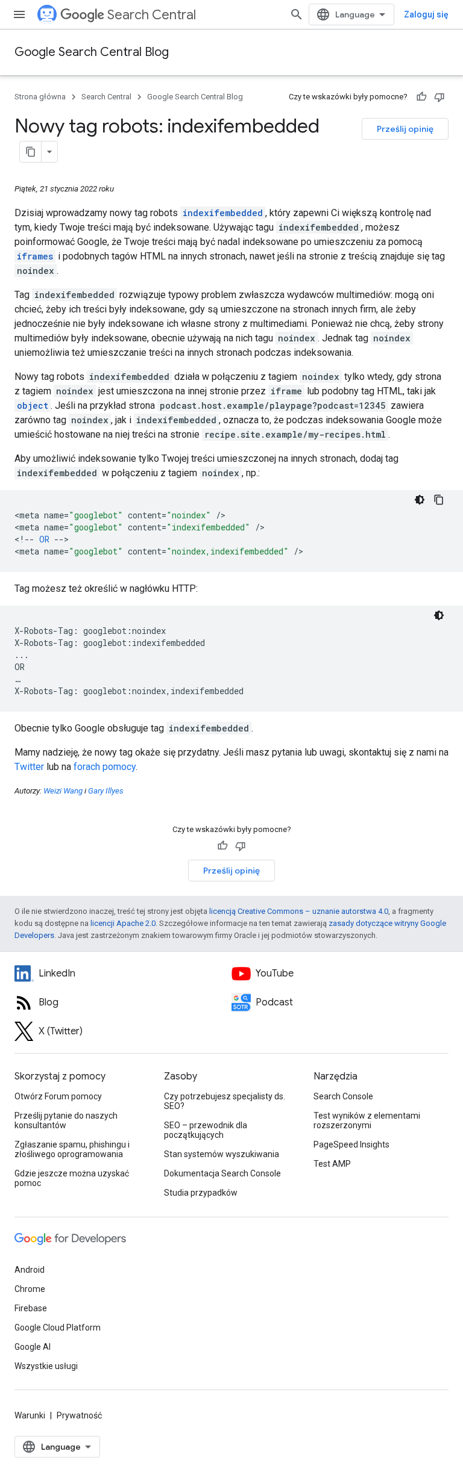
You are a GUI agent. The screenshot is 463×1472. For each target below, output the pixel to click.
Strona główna (40, 96)
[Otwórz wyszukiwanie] (296, 14)
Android (29, 1270)
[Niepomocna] (439, 97)
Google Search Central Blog (91, 52)
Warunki (29, 1415)
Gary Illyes (106, 790)
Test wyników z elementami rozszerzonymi (366, 1120)
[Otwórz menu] (19, 14)
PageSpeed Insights (351, 1144)
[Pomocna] (421, 97)
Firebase (30, 1308)
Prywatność (79, 1415)
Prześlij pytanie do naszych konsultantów (66, 1120)
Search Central (151, 15)
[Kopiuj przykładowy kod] (439, 499)
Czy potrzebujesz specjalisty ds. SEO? (224, 1101)
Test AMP (332, 1164)
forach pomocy (105, 766)
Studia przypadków (201, 1192)
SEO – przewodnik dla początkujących (205, 1130)
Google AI (32, 1347)
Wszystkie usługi (46, 1366)
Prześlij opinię (405, 128)
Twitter (29, 766)
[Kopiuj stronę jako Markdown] (31, 151)
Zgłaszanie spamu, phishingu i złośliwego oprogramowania (72, 1149)
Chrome (29, 1289)
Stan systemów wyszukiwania (221, 1154)
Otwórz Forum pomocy (58, 1096)
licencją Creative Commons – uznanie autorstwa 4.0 (298, 911)
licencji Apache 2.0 (123, 923)
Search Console (343, 1096)
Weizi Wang (63, 790)
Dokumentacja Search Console (222, 1173)
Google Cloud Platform (57, 1327)
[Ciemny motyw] (419, 499)
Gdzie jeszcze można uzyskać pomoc (71, 1178)
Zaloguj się (426, 14)
